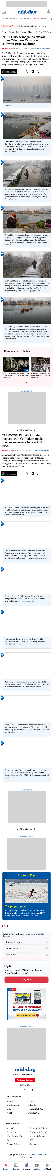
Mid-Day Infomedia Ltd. (33, 1154)
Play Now (26, 979)
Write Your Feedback (25, 1080)
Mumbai (10, 1101)
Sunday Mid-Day (35, 1109)
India (9, 1109)
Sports (31, 1101)
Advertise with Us (14, 1136)
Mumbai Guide (34, 1113)
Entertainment (13, 1105)
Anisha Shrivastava (43, 49)
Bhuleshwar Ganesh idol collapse (28, 26)
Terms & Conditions (38, 1128)
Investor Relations (37, 1136)
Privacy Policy (13, 1144)
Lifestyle (32, 1105)
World (9, 1113)
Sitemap (33, 1144)
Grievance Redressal (38, 1132)
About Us (10, 1128)
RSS (31, 1140)
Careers (10, 1140)
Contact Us (11, 1132)
